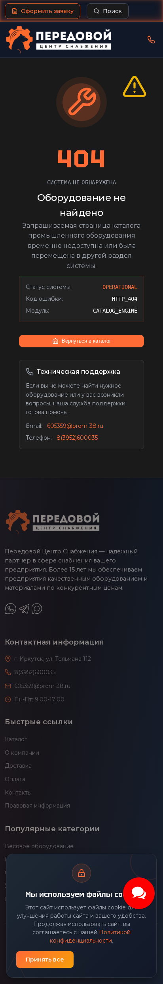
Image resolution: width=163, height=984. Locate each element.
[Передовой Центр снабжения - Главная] (58, 40)
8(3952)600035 (77, 437)
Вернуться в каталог (86, 341)
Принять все (45, 959)
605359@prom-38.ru (75, 425)
